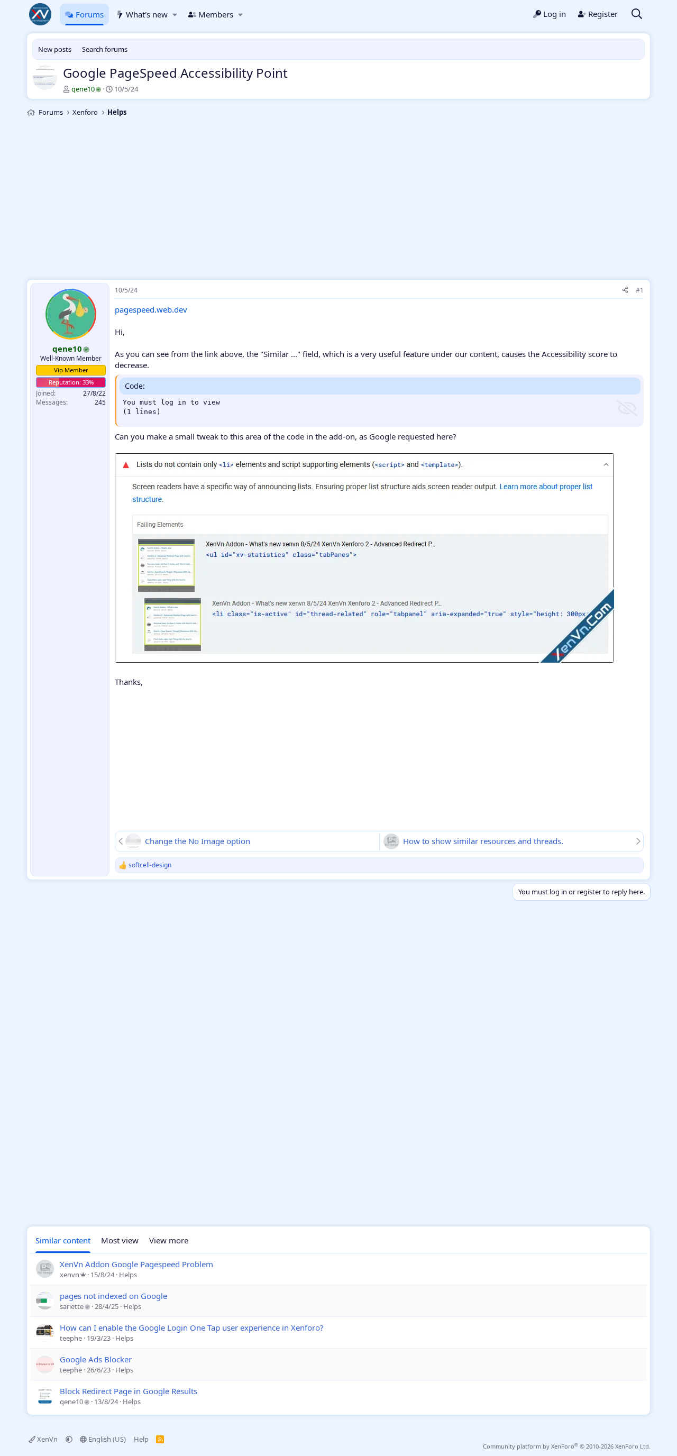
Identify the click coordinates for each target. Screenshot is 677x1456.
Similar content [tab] (62, 1240)
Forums (90, 14)
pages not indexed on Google (113, 1295)
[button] (174, 14)
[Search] (637, 14)
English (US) (106, 1439)
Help (141, 1439)
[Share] (625, 291)
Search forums (104, 49)
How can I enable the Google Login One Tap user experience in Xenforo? (192, 1327)
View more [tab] (168, 1240)
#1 (640, 290)
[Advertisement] (338, 200)
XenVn (47, 1439)
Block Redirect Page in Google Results (128, 1391)
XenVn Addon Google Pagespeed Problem (136, 1264)
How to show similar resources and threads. (483, 841)
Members (215, 14)
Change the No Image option (197, 841)
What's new (147, 14)
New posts (54, 49)
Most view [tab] (120, 1240)
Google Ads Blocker (96, 1359)
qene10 (83, 89)
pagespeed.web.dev (151, 309)
